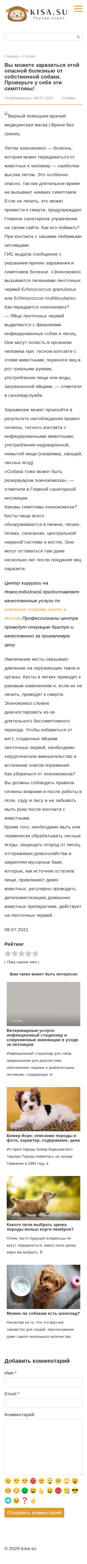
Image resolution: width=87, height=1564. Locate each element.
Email (12, 1393)
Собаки (68, 98)
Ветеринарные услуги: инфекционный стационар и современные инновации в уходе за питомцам (42, 1037)
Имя (10, 1372)
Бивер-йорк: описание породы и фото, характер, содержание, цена (43, 1138)
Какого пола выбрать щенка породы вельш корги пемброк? (40, 1227)
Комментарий (19, 1414)
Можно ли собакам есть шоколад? (43, 1313)
